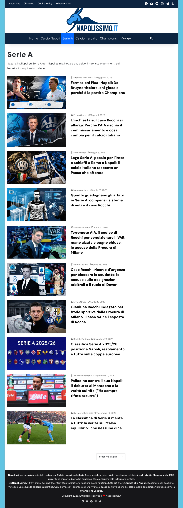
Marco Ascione (80, 190)
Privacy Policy (63, 3)
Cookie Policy (45, 3)
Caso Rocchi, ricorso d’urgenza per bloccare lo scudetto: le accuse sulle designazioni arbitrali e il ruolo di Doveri (98, 277)
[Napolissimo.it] (91, 20)
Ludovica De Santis (83, 77)
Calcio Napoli (50, 38)
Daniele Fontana (81, 227)
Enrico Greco (79, 115)
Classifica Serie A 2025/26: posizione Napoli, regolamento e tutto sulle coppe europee (98, 349)
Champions (108, 38)
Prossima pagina (108, 456)
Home (33, 38)
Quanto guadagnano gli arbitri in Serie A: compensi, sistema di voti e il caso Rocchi (97, 200)
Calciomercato (86, 38)
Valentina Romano (82, 375)
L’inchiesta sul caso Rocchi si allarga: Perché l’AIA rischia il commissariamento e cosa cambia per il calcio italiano (97, 127)
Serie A (68, 38)
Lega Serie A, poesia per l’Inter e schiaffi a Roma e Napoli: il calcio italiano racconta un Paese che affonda (97, 165)
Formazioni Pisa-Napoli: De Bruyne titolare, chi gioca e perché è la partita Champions (98, 87)
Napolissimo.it (113, 495)
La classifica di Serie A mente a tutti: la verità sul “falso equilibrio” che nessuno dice (97, 423)
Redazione (14, 3)
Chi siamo (29, 3)
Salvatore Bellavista (83, 413)
